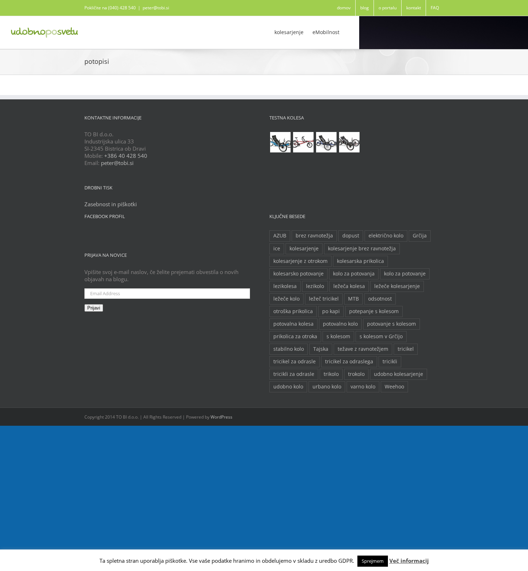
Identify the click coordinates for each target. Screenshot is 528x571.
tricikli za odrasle (293, 374)
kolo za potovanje (405, 273)
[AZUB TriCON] (280, 142)
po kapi (331, 311)
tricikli (390, 361)
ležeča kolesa (349, 286)
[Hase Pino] (303, 142)
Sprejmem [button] (373, 561)
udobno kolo (288, 386)
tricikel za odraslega (349, 361)
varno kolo (363, 386)
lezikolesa (285, 286)
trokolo (356, 374)
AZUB (279, 235)
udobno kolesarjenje (398, 374)
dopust (350, 235)
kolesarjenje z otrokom (300, 261)
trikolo (331, 374)
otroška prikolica (293, 311)
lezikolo (315, 286)
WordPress (221, 417)
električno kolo (386, 235)
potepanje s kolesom (374, 311)
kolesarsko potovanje (298, 273)
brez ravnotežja (314, 235)
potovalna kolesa (293, 324)
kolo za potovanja (354, 273)
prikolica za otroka (295, 336)
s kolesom (338, 336)
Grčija (420, 235)
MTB (353, 299)
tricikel (406, 349)
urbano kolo (326, 386)
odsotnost (380, 299)
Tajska (320, 349)
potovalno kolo (340, 324)
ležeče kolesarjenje (397, 286)
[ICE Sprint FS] (349, 142)
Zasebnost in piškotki (110, 204)
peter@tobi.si (156, 8)
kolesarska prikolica (360, 261)
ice (276, 248)
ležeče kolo (286, 299)
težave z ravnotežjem (363, 349)
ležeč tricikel (324, 299)
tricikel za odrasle (294, 361)
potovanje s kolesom (391, 324)
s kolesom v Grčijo (381, 336)
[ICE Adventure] (326, 142)
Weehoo (394, 386)
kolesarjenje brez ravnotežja (362, 248)
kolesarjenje (304, 248)
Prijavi (93, 308)
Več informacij (409, 560)
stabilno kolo (288, 349)
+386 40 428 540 (125, 155)
